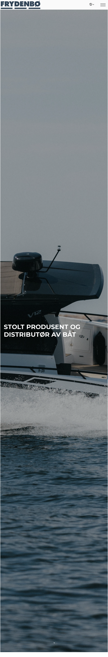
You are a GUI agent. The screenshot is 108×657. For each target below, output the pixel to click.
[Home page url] (22, 5)
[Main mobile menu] (103, 5)
